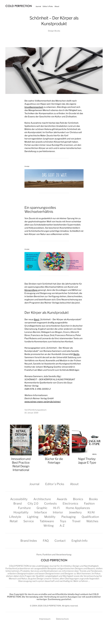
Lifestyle (15, 517)
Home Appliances (78, 508)
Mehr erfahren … (81, 581)
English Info (80, 540)
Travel (76, 521)
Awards (62, 499)
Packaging (68, 517)
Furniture (24, 508)
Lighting (32, 517)
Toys (63, 521)
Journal (38, 6)
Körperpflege (31, 290)
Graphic (42, 508)
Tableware (47, 521)
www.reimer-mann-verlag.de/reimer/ (42, 401)
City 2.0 (33, 503)
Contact (60, 540)
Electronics (70, 503)
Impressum (44, 619)
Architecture (42, 499)
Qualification (90, 517)
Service (28, 521)
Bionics (78, 499)
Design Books (54, 31)
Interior (58, 512)
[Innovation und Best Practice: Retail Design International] (20, 440)
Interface (40, 512)
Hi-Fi (56, 508)
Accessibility (19, 499)
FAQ (46, 540)
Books (93, 499)
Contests (50, 503)
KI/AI (91, 512)
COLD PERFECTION (19, 566)
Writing (48, 525)
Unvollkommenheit (33, 107)
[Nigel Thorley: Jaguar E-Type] (87, 440)
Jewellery (75, 512)
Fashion (89, 503)
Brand (17, 503)
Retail (14, 521)
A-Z (62, 525)
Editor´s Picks (48, 6)
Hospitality (21, 512)
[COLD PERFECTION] (18, 6)
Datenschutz (62, 619)
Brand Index (28, 540)
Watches (92, 521)
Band (36, 319)
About (57, 6)
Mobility (49, 517)
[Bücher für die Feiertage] (54, 440)
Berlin (76, 354)
